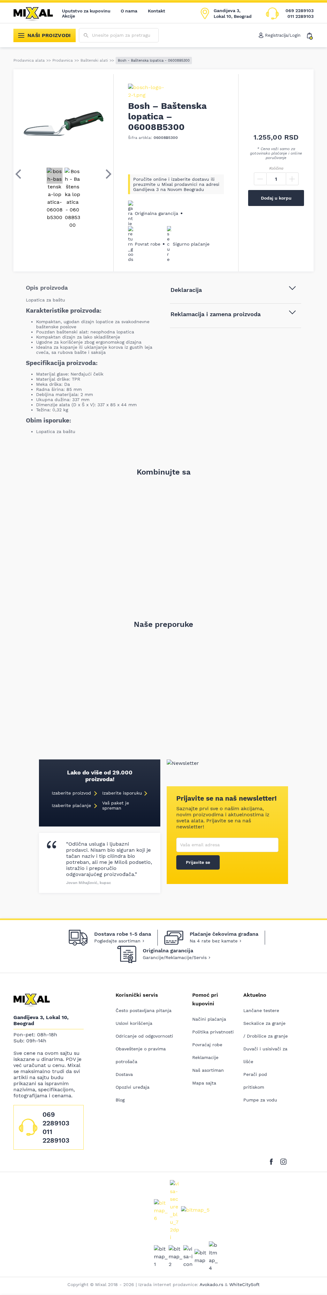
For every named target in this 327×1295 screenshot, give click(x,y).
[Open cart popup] (310, 35)
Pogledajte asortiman (117, 940)
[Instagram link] (283, 1161)
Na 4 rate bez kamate (214, 940)
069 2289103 (299, 10)
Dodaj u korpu (276, 198)
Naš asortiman (208, 1070)
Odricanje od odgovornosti (144, 1036)
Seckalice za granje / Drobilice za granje (265, 1030)
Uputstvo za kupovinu (86, 10)
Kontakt (156, 10)
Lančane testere (261, 1010)
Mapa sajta (204, 1083)
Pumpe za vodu (260, 1099)
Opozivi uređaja (132, 1087)
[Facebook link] (273, 1161)
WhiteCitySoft (244, 1284)
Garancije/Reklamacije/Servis (175, 957)
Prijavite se (198, 862)
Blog (120, 1099)
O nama (129, 10)
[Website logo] (37, 13)
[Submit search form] (86, 35)
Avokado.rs (211, 1284)
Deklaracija (186, 289)
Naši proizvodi (49, 35)
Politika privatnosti (213, 1031)
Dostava (124, 1074)
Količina (276, 168)
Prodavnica (62, 60)
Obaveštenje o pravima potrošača (141, 1055)
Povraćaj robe (207, 1044)
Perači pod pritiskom (255, 1081)
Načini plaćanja (209, 1019)
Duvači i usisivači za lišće (265, 1055)
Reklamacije (205, 1057)
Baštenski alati (94, 60)
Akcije (68, 16)
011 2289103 (300, 16)
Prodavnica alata (29, 60)
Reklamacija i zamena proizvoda (216, 314)
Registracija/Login (282, 35)
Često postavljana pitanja (143, 1010)
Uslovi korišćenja (134, 1023)
